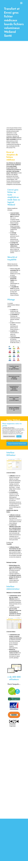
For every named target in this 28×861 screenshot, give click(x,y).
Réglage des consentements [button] (9, 436)
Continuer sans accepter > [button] (9, 427)
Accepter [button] (19, 436)
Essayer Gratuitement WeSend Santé (17, 443)
